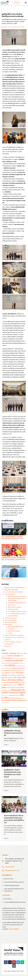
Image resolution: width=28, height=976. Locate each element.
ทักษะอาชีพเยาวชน (12, 675)
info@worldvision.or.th (12, 871)
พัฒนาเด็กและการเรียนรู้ (14, 607)
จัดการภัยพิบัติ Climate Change (17, 611)
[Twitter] (18, 962)
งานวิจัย (10, 633)
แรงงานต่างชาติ (5, 703)
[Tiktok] (14, 966)
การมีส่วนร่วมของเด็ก (14, 660)
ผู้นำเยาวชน (7, 685)
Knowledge (8, 624)
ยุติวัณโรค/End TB (16, 688)
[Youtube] (14, 962)
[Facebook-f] (6, 962)
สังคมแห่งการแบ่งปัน (13, 691)
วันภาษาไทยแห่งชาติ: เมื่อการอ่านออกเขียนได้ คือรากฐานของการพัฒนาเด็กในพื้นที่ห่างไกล (14, 819)
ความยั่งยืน (10, 665)
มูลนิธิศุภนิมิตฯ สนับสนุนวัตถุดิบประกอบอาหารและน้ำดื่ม (13, 732)
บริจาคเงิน (4, 682)
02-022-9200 (9, 867)
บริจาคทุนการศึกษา (15, 679)
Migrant (21, 653)
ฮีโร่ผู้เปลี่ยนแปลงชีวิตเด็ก (11, 590)
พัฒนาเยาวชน (11, 605)
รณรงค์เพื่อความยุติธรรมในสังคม (17, 603)
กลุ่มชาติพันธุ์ (4, 656)
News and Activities (11, 622)
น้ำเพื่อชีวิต (10, 678)
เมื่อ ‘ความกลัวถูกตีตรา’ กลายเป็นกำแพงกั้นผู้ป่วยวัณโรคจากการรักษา (13, 537)
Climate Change (9, 653)
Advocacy (8, 646)
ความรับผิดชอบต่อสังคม (17, 668)
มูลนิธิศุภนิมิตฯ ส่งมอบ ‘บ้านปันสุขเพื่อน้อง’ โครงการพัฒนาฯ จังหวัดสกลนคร (14, 558)
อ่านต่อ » (6, 744)
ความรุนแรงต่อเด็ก (6, 670)
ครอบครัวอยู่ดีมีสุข (13, 616)
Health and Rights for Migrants (14, 635)
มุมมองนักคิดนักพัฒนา (14, 631)
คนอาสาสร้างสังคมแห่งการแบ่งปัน (14, 592)
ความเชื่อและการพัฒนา (16, 670)
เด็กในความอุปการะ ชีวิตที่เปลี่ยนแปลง (15, 588)
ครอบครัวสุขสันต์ (5, 663)
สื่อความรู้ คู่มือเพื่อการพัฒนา (15, 627)
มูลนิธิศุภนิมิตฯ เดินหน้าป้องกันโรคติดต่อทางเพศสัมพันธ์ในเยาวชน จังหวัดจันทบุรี (12, 773)
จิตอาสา (13, 673)
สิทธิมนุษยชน (13, 692)
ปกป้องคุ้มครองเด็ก (13, 609)
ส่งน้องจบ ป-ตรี (5, 695)
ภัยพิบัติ (9, 688)
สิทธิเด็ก (22, 692)
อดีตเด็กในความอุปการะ (14, 695)
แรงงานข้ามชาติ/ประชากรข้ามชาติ (14, 700)
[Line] (22, 962)
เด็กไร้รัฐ (10, 698)
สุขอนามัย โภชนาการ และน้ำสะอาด (17, 596)
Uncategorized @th (11, 620)
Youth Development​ (11, 618)
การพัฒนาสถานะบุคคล (17, 658)
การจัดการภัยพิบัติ (13, 655)
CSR (17, 653)
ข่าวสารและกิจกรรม (10, 594)
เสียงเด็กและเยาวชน (18, 698)
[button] (25, 2)
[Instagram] (10, 962)
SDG (24, 653)
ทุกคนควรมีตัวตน (7, 579)
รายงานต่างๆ (11, 629)
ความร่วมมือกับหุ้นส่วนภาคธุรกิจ (16, 614)
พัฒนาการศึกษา (14, 685)
